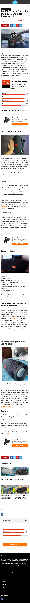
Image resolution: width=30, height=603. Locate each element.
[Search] (27, 2)
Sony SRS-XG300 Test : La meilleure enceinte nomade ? (7, 479)
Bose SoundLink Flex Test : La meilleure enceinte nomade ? (6, 497)
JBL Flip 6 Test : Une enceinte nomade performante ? (20, 479)
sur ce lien (6, 433)
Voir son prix (19, 124)
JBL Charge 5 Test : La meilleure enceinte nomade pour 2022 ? (21, 497)
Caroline (3, 19)
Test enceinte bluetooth (6, 9)
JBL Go (7, 175)
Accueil (2, 5)
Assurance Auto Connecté (7, 572)
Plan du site (3, 584)
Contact (3, 581)
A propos (3, 587)
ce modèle (14, 318)
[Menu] (1, 2)
